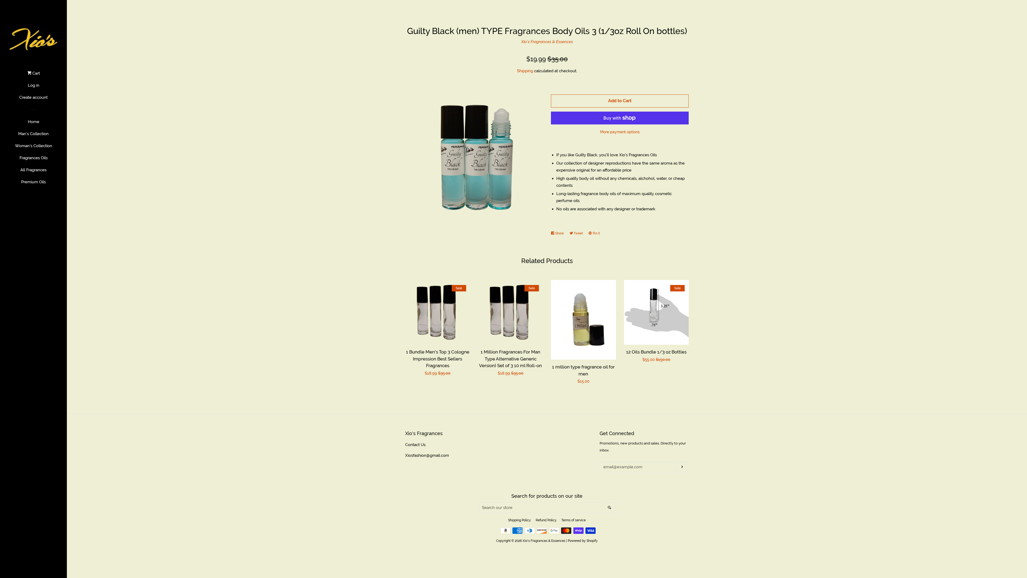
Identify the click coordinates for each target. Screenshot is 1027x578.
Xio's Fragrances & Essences (547, 41)
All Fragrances (33, 170)
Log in (33, 85)
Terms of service (573, 520)
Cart (35, 73)
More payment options (620, 132)
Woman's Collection (33, 145)
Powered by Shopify (583, 541)
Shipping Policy (519, 520)
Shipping (525, 71)
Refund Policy (546, 520)
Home (33, 121)
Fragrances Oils (34, 157)
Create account (33, 97)
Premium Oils (33, 182)
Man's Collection (33, 133)
